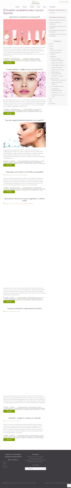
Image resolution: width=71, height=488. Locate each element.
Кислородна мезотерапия (59, 80)
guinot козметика (15, 59)
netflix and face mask (35, 59)
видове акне (28, 299)
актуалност (20, 60)
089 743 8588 (63, 2)
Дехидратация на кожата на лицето (13, 163)
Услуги (32, 6)
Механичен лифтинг (57, 62)
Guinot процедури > (56, 58)
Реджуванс (53, 56)
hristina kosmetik (25, 59)
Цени (44, 6)
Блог (38, 6)
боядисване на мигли (21, 111)
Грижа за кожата (8, 408)
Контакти (53, 6)
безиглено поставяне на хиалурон (12, 189)
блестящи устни (34, 189)
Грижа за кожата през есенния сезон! (24, 308)
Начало (17, 6)
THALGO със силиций (57, 76)
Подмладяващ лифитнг (58, 65)
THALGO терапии (55, 72)
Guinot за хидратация (24, 161)
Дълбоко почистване (57, 60)
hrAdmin (13, 161)
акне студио (41, 297)
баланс (14, 110)
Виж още (9, 62)
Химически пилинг (57, 92)
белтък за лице (21, 298)
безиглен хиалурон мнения (39, 188)
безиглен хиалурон (26, 188)
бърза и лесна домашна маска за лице (13, 299)
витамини (33, 60)
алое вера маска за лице (10, 298)
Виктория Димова (15, 58)
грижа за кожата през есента (15, 409)
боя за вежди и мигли (22, 110)
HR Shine (35, 3)
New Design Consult (63, 483)
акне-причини (7, 437)
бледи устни (26, 189)
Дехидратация (37, 162)
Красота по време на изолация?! (24, 17)
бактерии (26, 60)
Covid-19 (25, 58)
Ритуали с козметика (57, 50)
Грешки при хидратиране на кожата (23, 162)
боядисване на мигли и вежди (35, 111)
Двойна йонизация (57, 67)
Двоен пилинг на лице (58, 69)
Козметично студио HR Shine (13, 456)
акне (15, 436)
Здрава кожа (42, 163)
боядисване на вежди (9, 111)
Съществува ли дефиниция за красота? (24, 69)
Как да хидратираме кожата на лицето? (24, 120)
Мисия (25, 6)
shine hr (11, 162)
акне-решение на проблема (19, 437)
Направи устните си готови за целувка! (24, 172)
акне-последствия (38, 436)
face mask (31, 58)
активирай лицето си (9, 60)
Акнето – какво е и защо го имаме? (25, 418)
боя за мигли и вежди (34, 110)
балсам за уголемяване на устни (12, 188)
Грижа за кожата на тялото (21, 408)
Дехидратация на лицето (30, 163)
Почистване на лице (57, 86)
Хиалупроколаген (56, 73)
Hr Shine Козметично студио (28, 483)
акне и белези (21, 436)
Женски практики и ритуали (57, 20)
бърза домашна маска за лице (34, 298)
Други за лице (54, 78)
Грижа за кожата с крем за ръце (32, 409)
